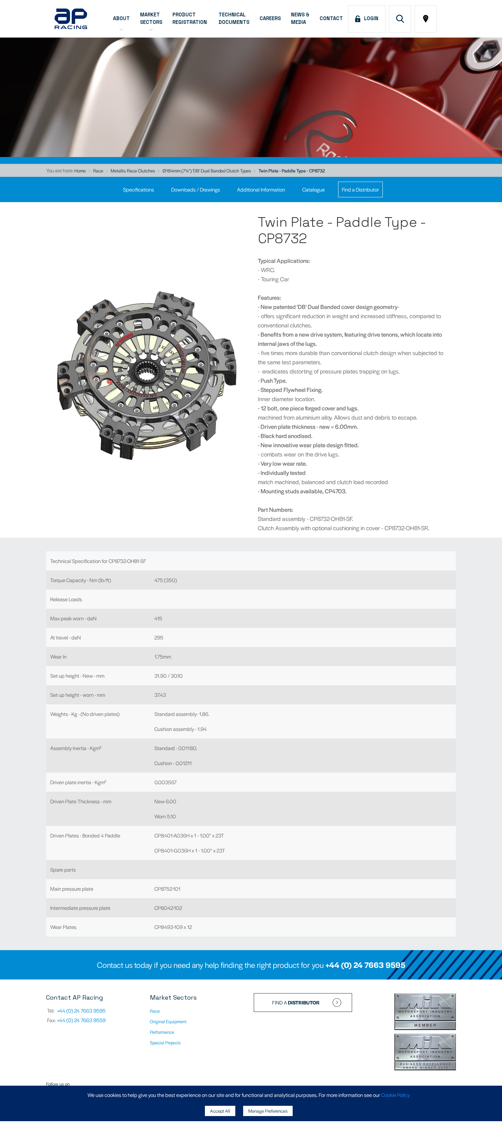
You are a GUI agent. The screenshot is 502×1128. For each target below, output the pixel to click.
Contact (331, 18)
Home (80, 170)
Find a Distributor (360, 189)
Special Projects (165, 1042)
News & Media (300, 18)
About (121, 18)
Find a (296, 1002)
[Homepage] (71, 19)
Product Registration (190, 18)
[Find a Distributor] (426, 18)
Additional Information (261, 189)
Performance (162, 1032)
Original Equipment (168, 1021)
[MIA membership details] (425, 1012)
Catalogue (313, 189)
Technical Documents (234, 18)
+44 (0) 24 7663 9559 (81, 1020)
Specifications (138, 189)
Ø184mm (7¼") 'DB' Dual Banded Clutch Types (207, 170)
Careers (270, 18)
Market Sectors (151, 18)
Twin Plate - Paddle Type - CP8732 (292, 170)
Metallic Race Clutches (133, 170)
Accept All (220, 1111)
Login (369, 18)
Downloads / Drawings (195, 189)
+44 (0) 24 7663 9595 (365, 964)
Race (98, 170)
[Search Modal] (400, 18)
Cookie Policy (395, 1094)
